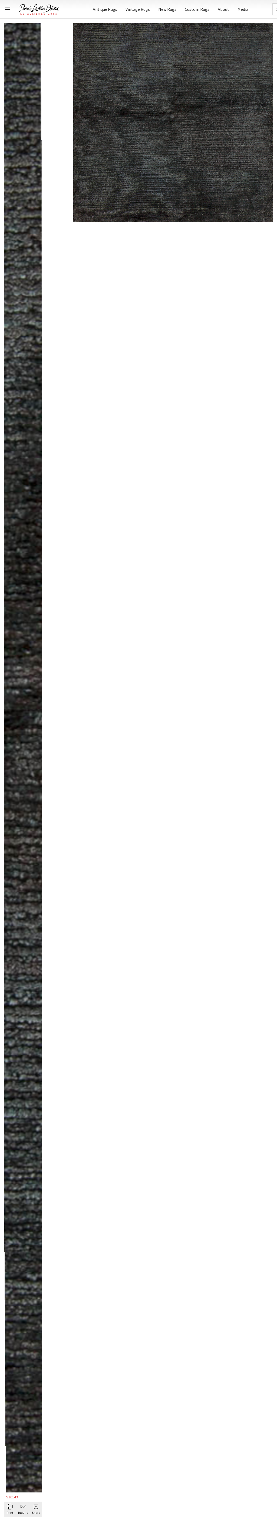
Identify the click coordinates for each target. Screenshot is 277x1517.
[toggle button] (7, 9)
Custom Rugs (197, 9)
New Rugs (167, 9)
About (223, 9)
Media (243, 9)
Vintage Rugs (138, 9)
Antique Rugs (105, 9)
